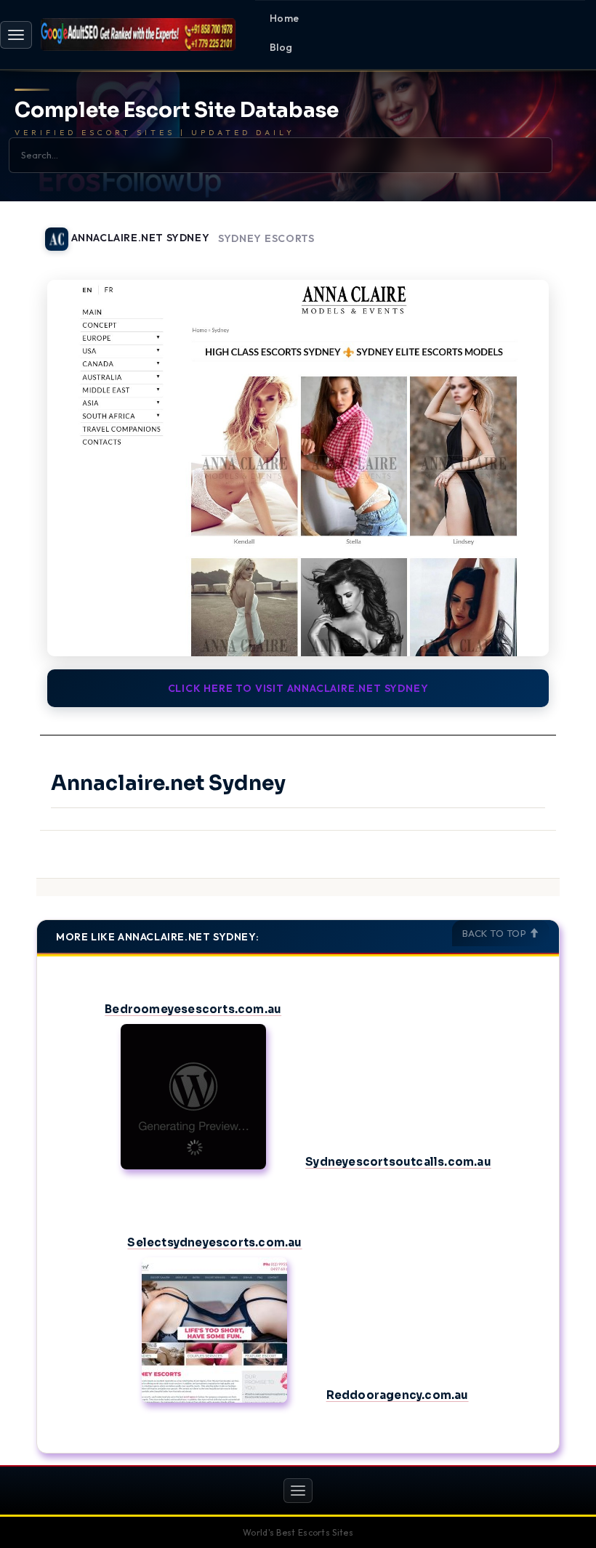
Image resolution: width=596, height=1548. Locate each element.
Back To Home (522, 230)
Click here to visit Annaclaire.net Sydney (298, 688)
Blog (281, 47)
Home (284, 18)
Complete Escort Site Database (177, 111)
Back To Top (495, 933)
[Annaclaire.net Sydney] (298, 468)
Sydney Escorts (266, 238)
